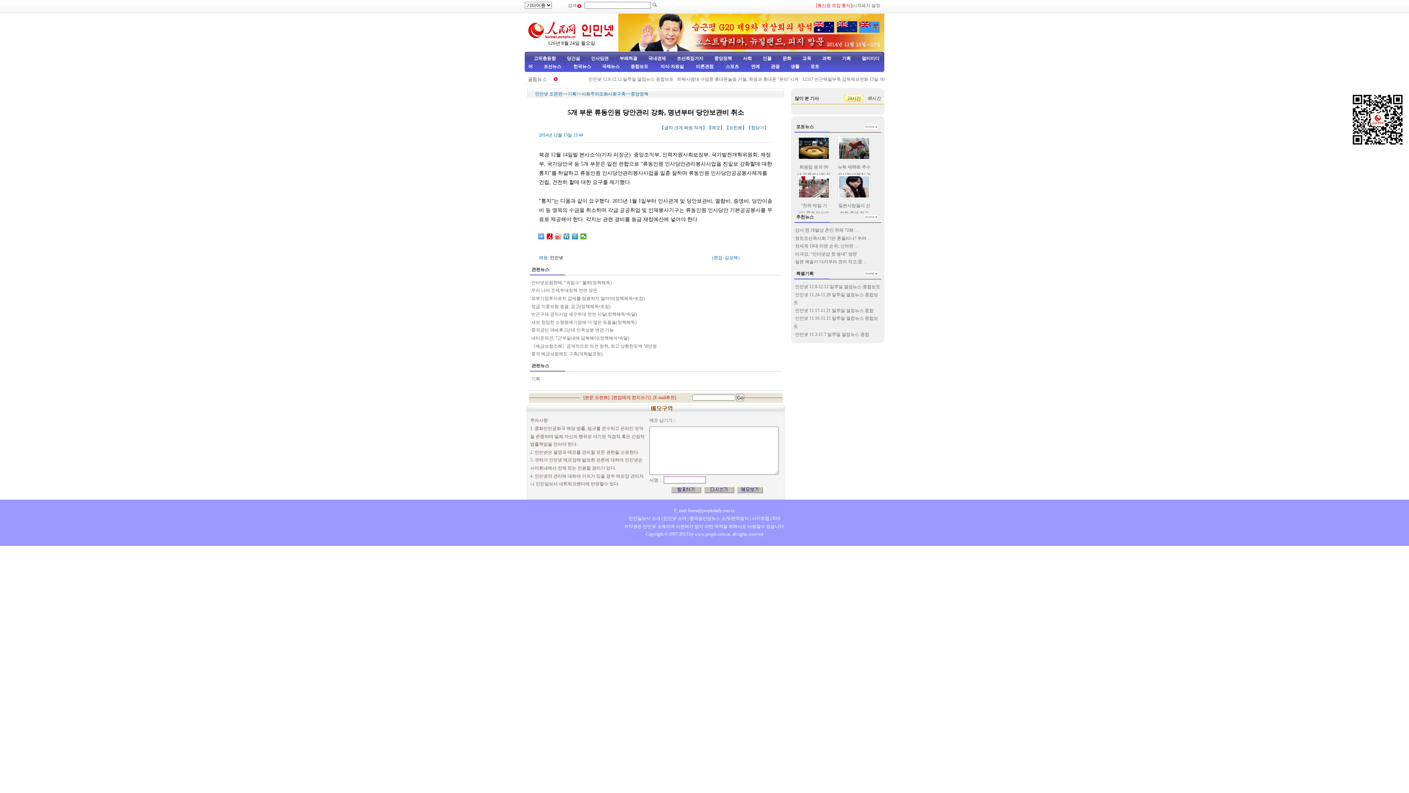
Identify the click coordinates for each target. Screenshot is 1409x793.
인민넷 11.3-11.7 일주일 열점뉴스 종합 (832, 334)
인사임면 (600, 58)
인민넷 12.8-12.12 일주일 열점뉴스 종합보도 (618, 79)
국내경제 (657, 58)
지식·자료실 (672, 66)
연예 (755, 66)
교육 (806, 58)
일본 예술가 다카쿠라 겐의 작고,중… (831, 261)
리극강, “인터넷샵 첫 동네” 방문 (826, 254)
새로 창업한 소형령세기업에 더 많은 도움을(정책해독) (584, 322)
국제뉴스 (611, 66)
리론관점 (705, 66)
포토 (815, 66)
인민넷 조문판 (548, 94)
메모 (715, 127)
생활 (795, 66)
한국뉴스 (582, 66)
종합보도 (639, 66)
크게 (678, 127)
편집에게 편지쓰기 (631, 397)
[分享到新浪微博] (558, 236)
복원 (688, 127)
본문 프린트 (596, 397)
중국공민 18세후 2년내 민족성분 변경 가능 (572, 330)
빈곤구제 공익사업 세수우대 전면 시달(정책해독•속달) (584, 314)
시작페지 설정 (866, 5)
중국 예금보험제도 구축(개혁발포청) (566, 353)
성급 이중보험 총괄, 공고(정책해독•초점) (571, 306)
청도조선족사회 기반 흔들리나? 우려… (833, 238)
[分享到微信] (583, 236)
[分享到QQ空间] (567, 236)
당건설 (573, 58)
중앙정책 (723, 58)
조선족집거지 (690, 58)
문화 (787, 58)
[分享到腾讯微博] (575, 236)
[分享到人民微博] (550, 236)
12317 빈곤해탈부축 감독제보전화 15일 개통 (833, 79)
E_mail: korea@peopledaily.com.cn (704, 510)
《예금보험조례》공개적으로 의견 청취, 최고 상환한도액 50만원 (594, 346)
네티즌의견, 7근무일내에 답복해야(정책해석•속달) (580, 338)
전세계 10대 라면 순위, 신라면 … (827, 246)
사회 (747, 58)
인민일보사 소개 (644, 518)
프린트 (735, 127)
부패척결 (628, 58)
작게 (698, 127)
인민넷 (556, 257)
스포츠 (732, 66)
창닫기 (757, 127)
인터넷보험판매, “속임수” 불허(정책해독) (571, 282)
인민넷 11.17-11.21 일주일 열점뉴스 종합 (834, 310)
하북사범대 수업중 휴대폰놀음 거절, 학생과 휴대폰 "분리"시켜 (725, 79)
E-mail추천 (665, 397)
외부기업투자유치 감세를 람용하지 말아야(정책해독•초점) (588, 298)
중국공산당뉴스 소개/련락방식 (719, 518)
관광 (775, 66)
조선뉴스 (553, 66)
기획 (846, 58)
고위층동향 (545, 58)
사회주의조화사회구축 (604, 94)
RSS (776, 518)
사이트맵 (760, 518)
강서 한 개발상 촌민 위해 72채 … (827, 230)
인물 (767, 58)
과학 (826, 58)
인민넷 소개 (674, 518)
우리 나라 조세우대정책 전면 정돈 (564, 290)
